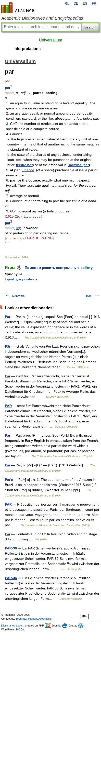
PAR (8, 406)
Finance (28, 170)
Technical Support (26, 618)
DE (76, 3)
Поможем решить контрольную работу (59, 268)
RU (67, 3)
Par (7, 317)
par (7, 88)
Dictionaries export (12, 625)
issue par (25, 165)
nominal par (79, 165)
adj (18, 228)
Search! (90, 27)
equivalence (28, 279)
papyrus (18, 295)
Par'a (9, 480)
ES (85, 3)
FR (94, 3)
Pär (7, 346)
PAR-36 (11, 578)
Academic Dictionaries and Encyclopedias (42, 18)
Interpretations (27, 49)
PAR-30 (11, 548)
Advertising (44, 618)
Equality (11, 279)
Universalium (50, 40)
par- (89, 295)
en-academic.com (19, 7)
